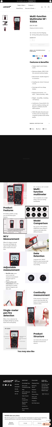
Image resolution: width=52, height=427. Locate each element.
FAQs (23, 389)
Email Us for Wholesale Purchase (37, 51)
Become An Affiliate (24, 403)
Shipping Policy (35, 383)
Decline (39, 423)
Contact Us (24, 406)
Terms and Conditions (34, 397)
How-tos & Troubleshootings (26, 386)
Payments (34, 400)
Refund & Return (34, 386)
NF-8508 (17, 384)
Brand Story (19, 8)
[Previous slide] (2, 1)
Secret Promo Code (25, 409)
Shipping (31, 28)
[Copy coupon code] (34, 1)
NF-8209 (17, 391)
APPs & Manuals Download (26, 392)
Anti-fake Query (35, 403)
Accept (25, 423)
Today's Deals (21, 5)
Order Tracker (25, 396)
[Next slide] (50, 1)
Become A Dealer (30, 8)
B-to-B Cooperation (25, 399)
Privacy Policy (37, 419)
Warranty (34, 392)
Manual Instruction (36, 123)
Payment (34, 389)
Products (31, 5)
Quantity (33, 37)
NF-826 (16, 389)
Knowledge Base (26, 383)
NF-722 (16, 393)
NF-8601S (17, 386)
